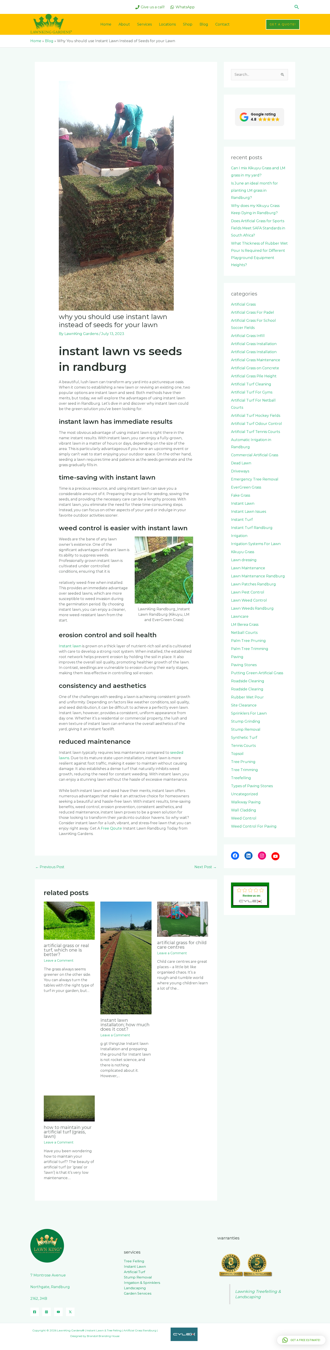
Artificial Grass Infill (248, 336)
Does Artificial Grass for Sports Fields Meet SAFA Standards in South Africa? (258, 228)
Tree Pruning (243, 762)
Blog (204, 24)
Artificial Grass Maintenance (255, 360)
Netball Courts (244, 632)
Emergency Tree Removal (254, 479)
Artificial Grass (243, 304)
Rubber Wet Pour (247, 697)
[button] (297, 7)
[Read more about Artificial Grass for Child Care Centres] (182, 919)
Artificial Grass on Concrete (255, 368)
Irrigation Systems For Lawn (256, 544)
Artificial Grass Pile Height (254, 376)
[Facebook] (235, 856)
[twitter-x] (70, 1312)
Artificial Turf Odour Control (256, 424)
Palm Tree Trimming (249, 649)
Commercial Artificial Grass (254, 455)
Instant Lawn (242, 503)
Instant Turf (242, 519)
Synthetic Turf (244, 737)
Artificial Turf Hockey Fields (255, 415)
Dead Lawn (241, 463)
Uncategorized (244, 794)
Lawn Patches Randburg (253, 584)
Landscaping (135, 1288)
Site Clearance (244, 705)
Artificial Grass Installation (254, 344)
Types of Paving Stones (252, 786)
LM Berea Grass (244, 624)
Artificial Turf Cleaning (251, 384)
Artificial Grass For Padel (252, 312)
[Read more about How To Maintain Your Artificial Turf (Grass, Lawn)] (69, 1108)
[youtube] (58, 1312)
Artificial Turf (134, 1272)
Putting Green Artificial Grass (257, 673)
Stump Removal (245, 729)
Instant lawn (70, 646)
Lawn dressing (244, 560)
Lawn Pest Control (247, 592)
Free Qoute (111, 828)
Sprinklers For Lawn (249, 713)
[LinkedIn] (248, 856)
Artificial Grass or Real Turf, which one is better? (66, 950)
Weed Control (243, 818)
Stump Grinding (245, 721)
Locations (167, 24)
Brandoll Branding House (103, 1336)
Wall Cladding (243, 810)
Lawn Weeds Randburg (252, 608)
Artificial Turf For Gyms (251, 392)
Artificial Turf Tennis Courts (255, 432)
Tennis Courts (243, 745)
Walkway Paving (246, 802)
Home (105, 24)
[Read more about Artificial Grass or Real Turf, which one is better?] (69, 920)
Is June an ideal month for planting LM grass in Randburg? (254, 190)
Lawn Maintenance (248, 568)
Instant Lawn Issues (248, 511)
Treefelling (241, 778)
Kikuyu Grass (242, 552)
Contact (222, 24)
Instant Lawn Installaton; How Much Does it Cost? (125, 1024)
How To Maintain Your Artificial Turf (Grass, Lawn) (68, 1132)
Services (144, 24)
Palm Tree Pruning (248, 641)
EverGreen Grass (246, 487)
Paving (237, 657)
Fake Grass (240, 495)
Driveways (240, 471)
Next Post (205, 867)
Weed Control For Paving (254, 826)
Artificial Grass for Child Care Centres (182, 945)
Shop (187, 24)
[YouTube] (275, 856)
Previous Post (49, 867)
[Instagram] (262, 856)
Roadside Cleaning (247, 681)
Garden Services (137, 1293)
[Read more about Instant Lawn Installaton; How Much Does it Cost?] (125, 957)
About (124, 24)
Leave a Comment (58, 961)
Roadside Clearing (247, 689)
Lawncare (240, 616)
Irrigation (239, 536)
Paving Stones (244, 665)
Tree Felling (134, 1261)
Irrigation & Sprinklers (142, 1282)
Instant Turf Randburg (252, 528)
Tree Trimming (244, 770)
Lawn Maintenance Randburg (258, 576)
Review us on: (252, 895)
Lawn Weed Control (249, 600)
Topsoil (237, 754)
